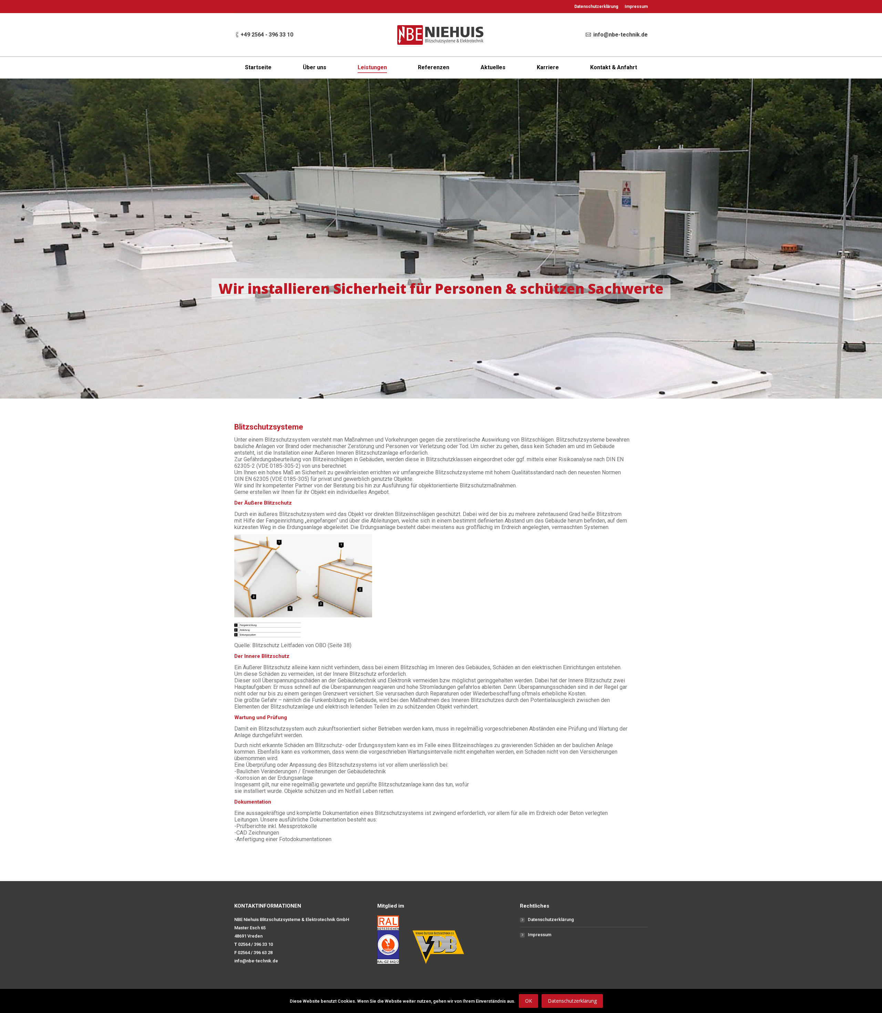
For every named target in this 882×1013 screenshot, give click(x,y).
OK (528, 1001)
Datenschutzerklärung (551, 919)
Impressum (539, 934)
